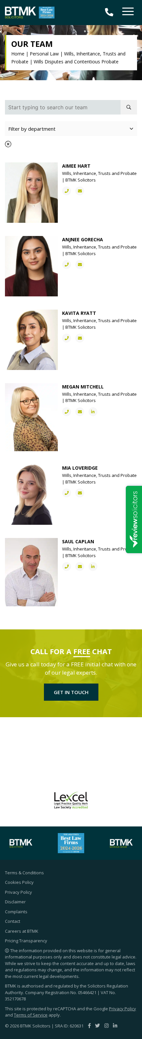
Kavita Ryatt (79, 313)
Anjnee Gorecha (82, 239)
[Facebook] (89, 1025)
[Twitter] (97, 1025)
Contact (12, 921)
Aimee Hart (76, 166)
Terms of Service (31, 1015)
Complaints (16, 912)
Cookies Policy (19, 882)
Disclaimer (15, 902)
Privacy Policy (18, 892)
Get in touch (71, 692)
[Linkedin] (115, 1025)
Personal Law (44, 53)
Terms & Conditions (24, 873)
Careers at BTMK (21, 931)
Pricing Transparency (26, 941)
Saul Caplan (78, 541)
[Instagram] (106, 1025)
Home (17, 53)
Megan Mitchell (83, 387)
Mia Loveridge (80, 468)
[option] (80, 800)
